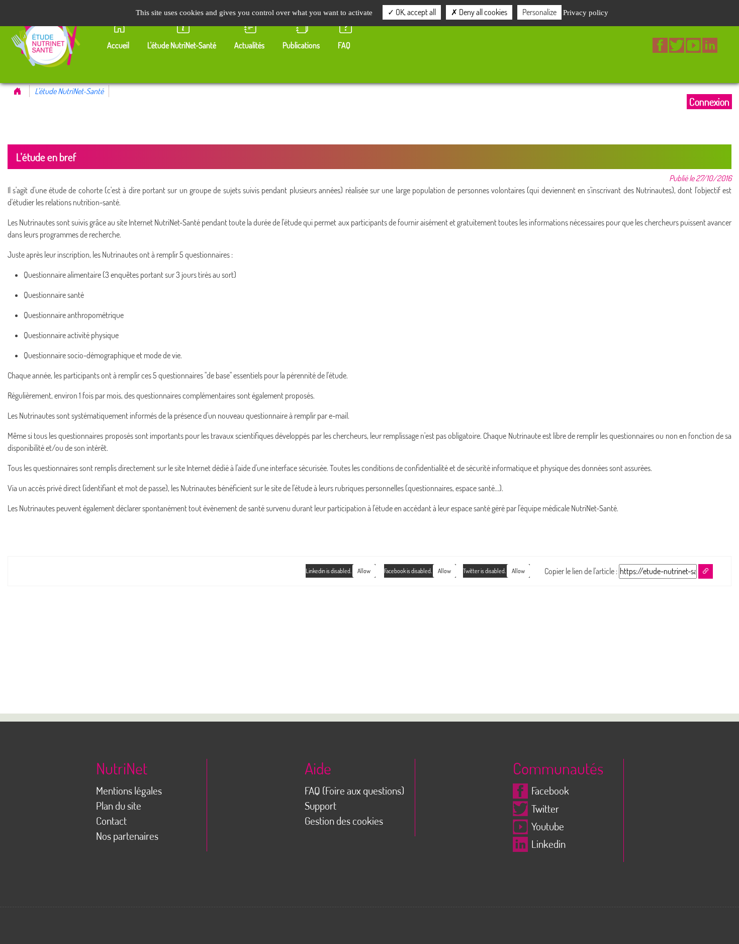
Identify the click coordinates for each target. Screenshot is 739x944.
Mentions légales (129, 790)
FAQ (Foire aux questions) (354, 790)
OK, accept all (415, 12)
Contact (111, 820)
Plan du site (118, 805)
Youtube (547, 826)
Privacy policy (585, 13)
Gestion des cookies (344, 820)
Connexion (709, 101)
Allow (518, 571)
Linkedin (548, 843)
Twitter (545, 808)
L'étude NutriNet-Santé (69, 91)
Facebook (550, 790)
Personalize (539, 12)
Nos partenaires (127, 835)
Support (320, 805)
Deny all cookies (482, 12)
